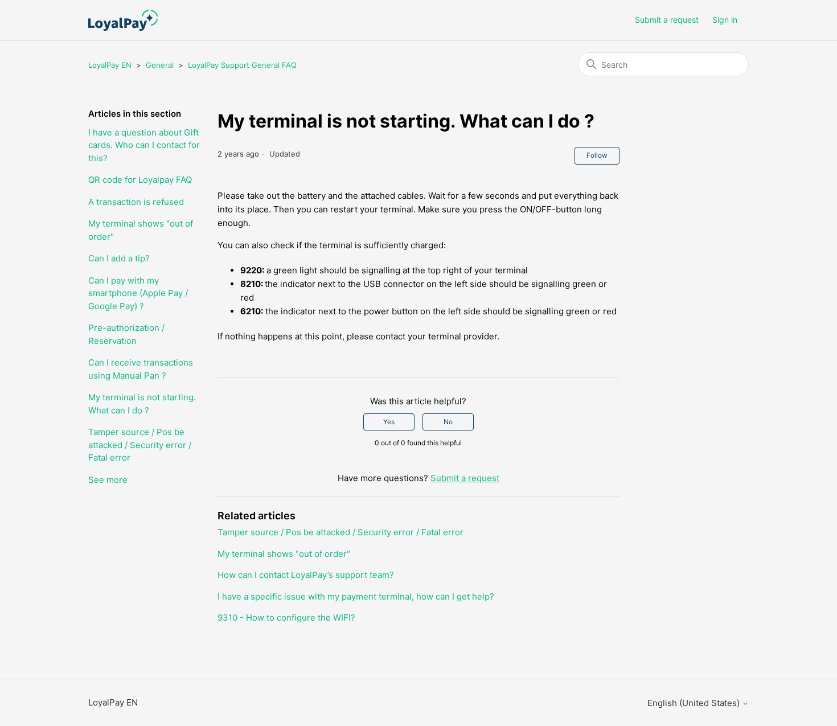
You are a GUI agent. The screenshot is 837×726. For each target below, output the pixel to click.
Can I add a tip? (119, 258)
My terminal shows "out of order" (140, 230)
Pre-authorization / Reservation (126, 334)
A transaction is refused (136, 201)
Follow (597, 155)
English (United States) (694, 703)
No (448, 421)
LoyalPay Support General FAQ (242, 64)
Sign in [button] (724, 19)
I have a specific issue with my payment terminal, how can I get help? (356, 596)
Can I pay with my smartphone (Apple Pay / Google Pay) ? (138, 293)
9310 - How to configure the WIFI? (286, 617)
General (160, 64)
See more (108, 479)
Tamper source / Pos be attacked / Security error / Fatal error (139, 444)
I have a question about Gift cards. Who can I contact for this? (144, 145)
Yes (389, 421)
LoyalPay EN (110, 64)
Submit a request (667, 19)
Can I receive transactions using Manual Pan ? (140, 369)
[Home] (123, 20)
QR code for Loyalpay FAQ (140, 179)
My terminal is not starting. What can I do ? (142, 404)
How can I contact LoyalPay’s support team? (306, 574)
